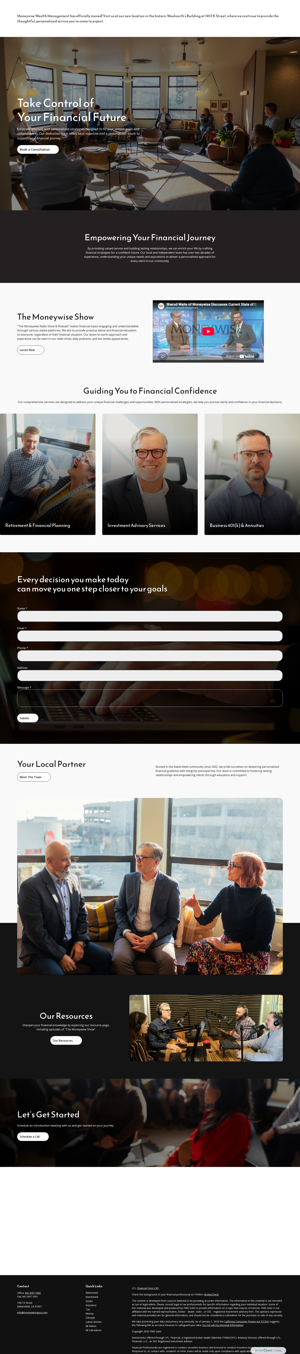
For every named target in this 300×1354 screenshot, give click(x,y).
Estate (89, 1301)
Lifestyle (90, 1317)
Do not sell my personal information (222, 1325)
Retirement (92, 1292)
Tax (88, 1309)
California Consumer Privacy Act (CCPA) (246, 1321)
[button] (124, 7)
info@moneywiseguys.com (32, 1312)
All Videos (91, 1326)
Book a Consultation (35, 149)
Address (22, 668)
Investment (92, 1297)
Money (89, 1313)
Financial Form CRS (148, 1288)
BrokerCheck (211, 1294)
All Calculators (93, 1330)
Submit (24, 718)
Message (23, 687)
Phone (21, 648)
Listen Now (27, 350)
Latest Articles (94, 1321)
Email (20, 628)
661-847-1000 (33, 1293)
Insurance (91, 1305)
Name (21, 608)
